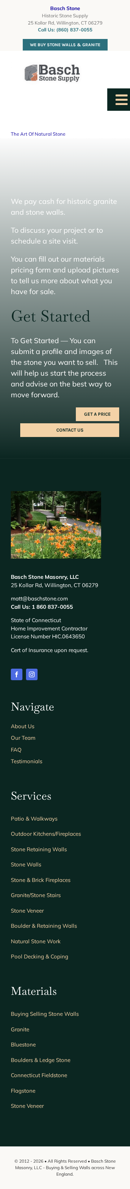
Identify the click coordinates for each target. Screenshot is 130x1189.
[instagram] (32, 674)
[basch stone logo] (46, 65)
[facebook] (16, 674)
